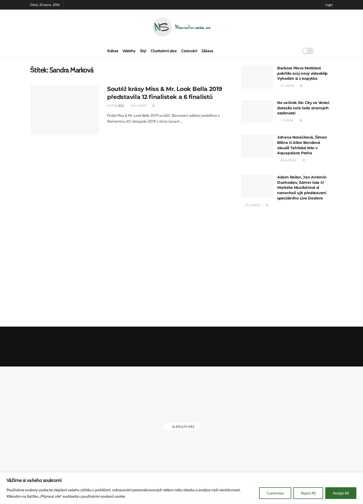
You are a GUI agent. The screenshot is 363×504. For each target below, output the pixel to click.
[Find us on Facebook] (322, 50)
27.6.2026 (252, 205)
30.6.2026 (288, 160)
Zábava (207, 50)
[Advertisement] (287, 268)
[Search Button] (292, 50)
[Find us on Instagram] (331, 50)
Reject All (308, 493)
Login (328, 5)
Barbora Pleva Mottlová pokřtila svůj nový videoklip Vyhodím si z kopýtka (302, 73)
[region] (181, 488)
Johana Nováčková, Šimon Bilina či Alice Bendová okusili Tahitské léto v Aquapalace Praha (302, 145)
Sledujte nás (183, 426)
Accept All (341, 493)
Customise (275, 493)
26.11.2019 (138, 105)
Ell (121, 105)
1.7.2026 (286, 120)
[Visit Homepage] (181, 27)
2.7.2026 (287, 86)
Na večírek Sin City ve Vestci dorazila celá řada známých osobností (303, 107)
